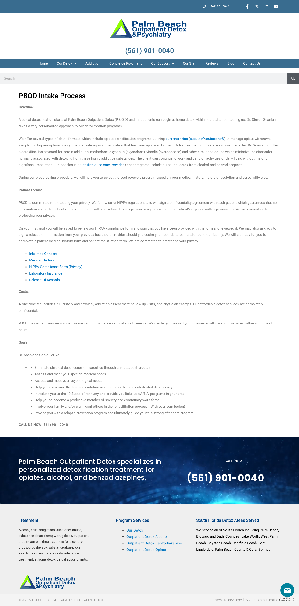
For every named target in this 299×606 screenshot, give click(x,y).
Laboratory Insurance (45, 273)
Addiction (92, 63)
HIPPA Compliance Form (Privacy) (55, 267)
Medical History (41, 260)
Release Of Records (44, 280)
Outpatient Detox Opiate (146, 549)
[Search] (293, 78)
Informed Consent (43, 254)
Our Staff (190, 63)
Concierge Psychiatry (125, 63)
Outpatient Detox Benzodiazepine (154, 543)
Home (43, 63)
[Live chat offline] (288, 592)
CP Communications (264, 600)
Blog (230, 63)
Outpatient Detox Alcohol (147, 536)
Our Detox (64, 63)
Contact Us (252, 63)
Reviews (212, 63)
